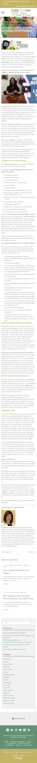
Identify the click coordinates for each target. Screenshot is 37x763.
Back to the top (20, 718)
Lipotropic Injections (8, 674)
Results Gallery (24, 743)
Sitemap (22, 755)
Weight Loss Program (9, 700)
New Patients (11, 743)
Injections (6, 672)
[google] (24, 730)
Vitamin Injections (8, 690)
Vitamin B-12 (6, 685)
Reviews (5, 680)
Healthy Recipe (7, 669)
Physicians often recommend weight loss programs (17, 352)
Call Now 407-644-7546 (26, 6)
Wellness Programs (8, 703)
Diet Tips (12, 592)
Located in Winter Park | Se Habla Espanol (15, 3)
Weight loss (28, 385)
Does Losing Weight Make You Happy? (14, 633)
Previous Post (7, 552)
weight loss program (14, 124)
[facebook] (8, 730)
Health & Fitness (14, 22)
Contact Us (28, 745)
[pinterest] (29, 730)
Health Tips (23, 22)
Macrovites (6, 677)
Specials (30, 741)
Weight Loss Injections (9, 698)
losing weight (9, 164)
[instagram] (16, 730)
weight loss (12, 140)
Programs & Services (17, 741)
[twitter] (12, 730)
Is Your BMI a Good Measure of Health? (14, 649)
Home (6, 741)
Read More (6, 584)
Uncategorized (7, 682)
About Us (19, 745)
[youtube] (20, 730)
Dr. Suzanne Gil (6, 527)
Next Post (30, 552)
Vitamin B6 (6, 687)
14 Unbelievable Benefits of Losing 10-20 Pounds (17, 29)
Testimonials (9, 745)
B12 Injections (7, 659)
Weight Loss (20, 565)
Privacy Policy (15, 755)
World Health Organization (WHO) (19, 214)
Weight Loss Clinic (8, 695)
